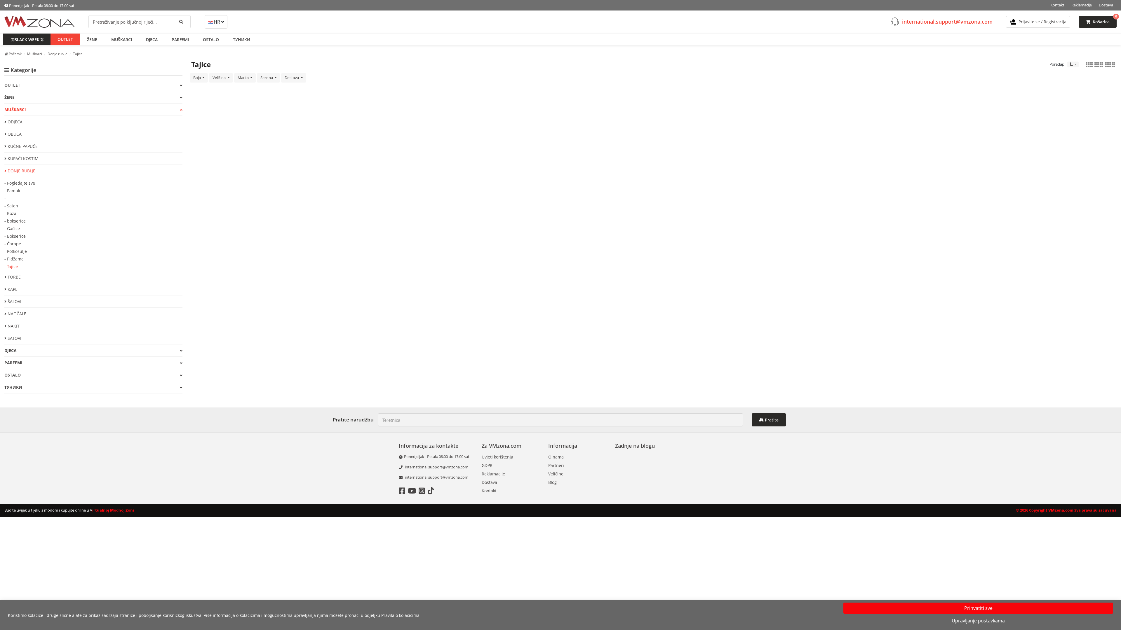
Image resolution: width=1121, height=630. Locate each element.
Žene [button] (92, 39)
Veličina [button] (220, 77)
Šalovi (13, 301)
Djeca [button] (152, 39)
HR (217, 22)
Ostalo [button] (211, 39)
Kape (12, 289)
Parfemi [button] (180, 39)
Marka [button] (244, 77)
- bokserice (15, 221)
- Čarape (12, 243)
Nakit (13, 326)
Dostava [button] (292, 77)
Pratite (771, 420)
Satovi (13, 338)
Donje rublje (20, 171)
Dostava (1106, 5)
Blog (552, 482)
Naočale (16, 313)
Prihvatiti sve (978, 608)
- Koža (10, 213)
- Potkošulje (15, 251)
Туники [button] (241, 39)
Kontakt (1057, 5)
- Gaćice (12, 228)
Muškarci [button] (121, 39)
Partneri (556, 465)
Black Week (26, 39)
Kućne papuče (22, 146)
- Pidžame (14, 259)
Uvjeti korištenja (497, 457)
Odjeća (14, 122)
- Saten (11, 206)
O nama (556, 457)
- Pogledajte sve (19, 183)
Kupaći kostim (22, 158)
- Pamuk (12, 190)
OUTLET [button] (65, 39)
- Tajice (11, 266)
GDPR (487, 465)
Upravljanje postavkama (978, 620)
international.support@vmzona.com (947, 21)
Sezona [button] (267, 77)
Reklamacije (1081, 5)
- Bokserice (15, 236)
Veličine (555, 474)
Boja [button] (197, 77)
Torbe (13, 277)
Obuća (14, 134)
